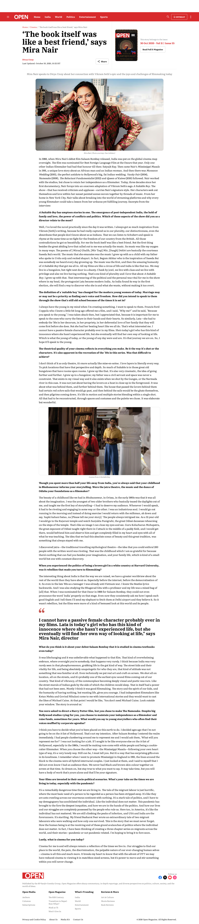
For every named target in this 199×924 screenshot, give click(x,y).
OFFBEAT (180, 17)
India (48, 16)
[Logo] (20, 17)
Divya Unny (28, 59)
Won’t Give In (55, 911)
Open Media (28, 891)
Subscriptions (28, 904)
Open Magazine (57, 891)
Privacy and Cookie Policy (34, 919)
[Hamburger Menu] (8, 17)
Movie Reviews (108, 901)
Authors (26, 897)
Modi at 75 (53, 907)
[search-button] (168, 16)
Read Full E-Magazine (153, 49)
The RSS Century (56, 897)
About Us (53, 919)
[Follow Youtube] (170, 877)
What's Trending (84, 891)
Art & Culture (107, 897)
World (58, 16)
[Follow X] (165, 877)
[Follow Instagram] (175, 877)
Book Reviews (107, 904)
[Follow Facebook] (160, 877)
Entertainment (87, 16)
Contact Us (78, 919)
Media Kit (65, 919)
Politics (70, 16)
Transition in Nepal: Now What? (58, 902)
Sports (104, 16)
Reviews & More (110, 891)
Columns (26, 901)
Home (37, 16)
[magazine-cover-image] (126, 45)
